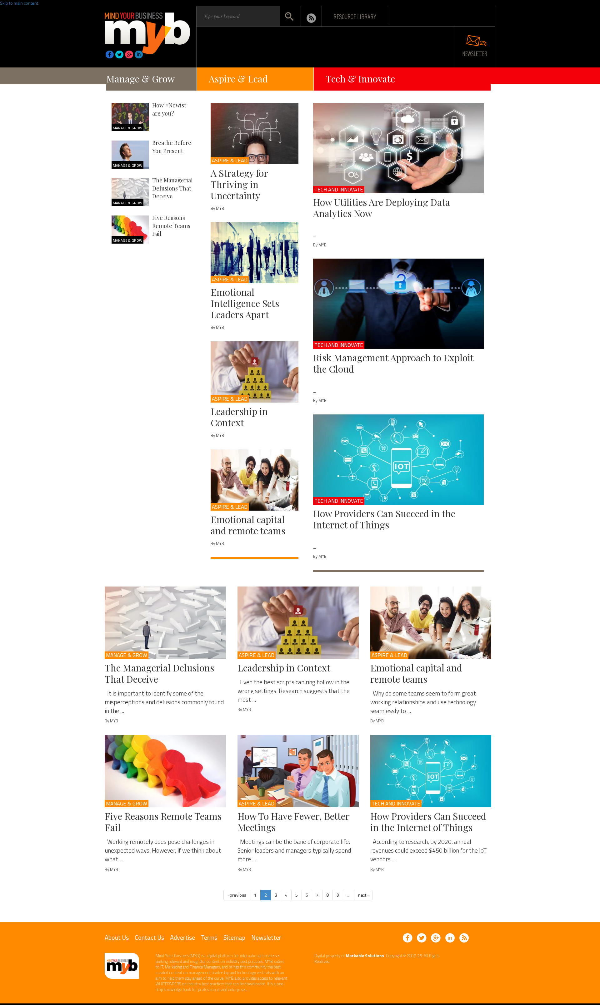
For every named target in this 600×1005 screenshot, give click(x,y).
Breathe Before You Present (171, 147)
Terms (209, 937)
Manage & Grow (140, 78)
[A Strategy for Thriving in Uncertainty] (254, 133)
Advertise (182, 937)
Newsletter (266, 937)
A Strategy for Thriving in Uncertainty (239, 184)
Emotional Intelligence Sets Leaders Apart (245, 303)
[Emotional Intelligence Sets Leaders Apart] (254, 252)
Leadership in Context (239, 417)
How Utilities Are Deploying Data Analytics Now (381, 208)
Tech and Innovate (338, 190)
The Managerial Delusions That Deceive (172, 188)
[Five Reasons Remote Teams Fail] (165, 771)
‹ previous (237, 895)
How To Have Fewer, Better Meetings (293, 822)
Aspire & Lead (238, 78)
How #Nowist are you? (169, 109)
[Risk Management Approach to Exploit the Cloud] (398, 304)
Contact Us (149, 937)
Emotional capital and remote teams (248, 525)
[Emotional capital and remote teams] (254, 480)
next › (363, 895)
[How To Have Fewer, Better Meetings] (298, 771)
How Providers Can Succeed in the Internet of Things (384, 519)
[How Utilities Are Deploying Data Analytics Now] (398, 148)
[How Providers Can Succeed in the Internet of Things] (398, 459)
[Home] (147, 31)
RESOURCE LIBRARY (354, 16)
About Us (117, 937)
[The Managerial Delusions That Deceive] (165, 623)
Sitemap (234, 937)
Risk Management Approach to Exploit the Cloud (393, 363)
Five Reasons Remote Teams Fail (171, 225)
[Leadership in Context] (254, 372)
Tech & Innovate (360, 78)
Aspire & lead (230, 160)
